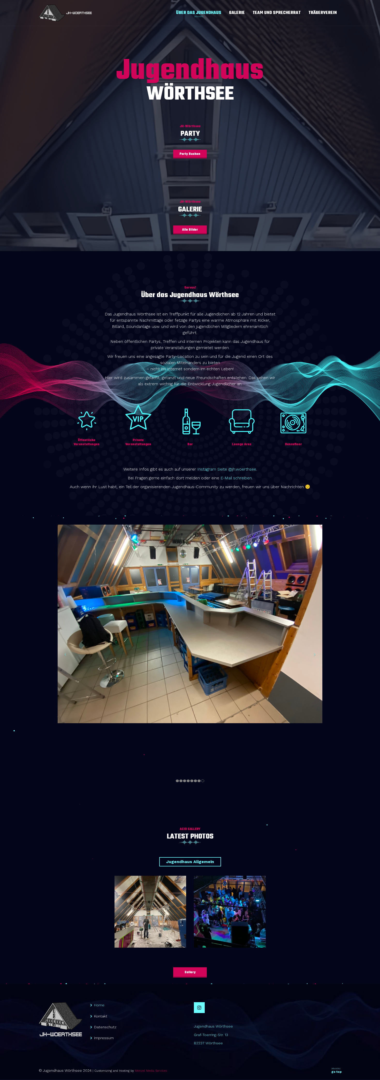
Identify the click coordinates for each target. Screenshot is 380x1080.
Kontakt (100, 1016)
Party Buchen (190, 154)
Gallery (190, 972)
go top (336, 1072)
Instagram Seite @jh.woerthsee (226, 469)
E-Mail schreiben (236, 477)
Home (99, 1005)
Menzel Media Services (151, 1071)
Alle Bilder (190, 229)
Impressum (104, 1038)
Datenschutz (105, 1027)
